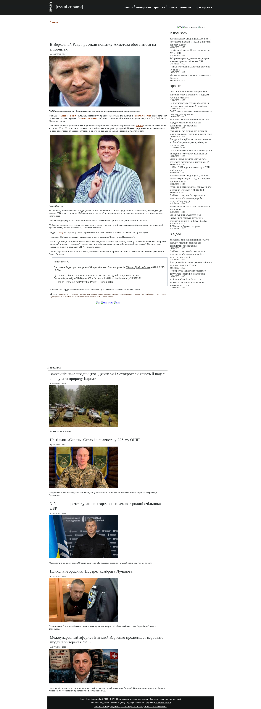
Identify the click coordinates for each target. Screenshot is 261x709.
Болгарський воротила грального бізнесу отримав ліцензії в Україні (191, 264)
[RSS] (117, 302)
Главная (54, 22)
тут (178, 699)
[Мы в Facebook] (179, 27)
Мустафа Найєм (56, 297)
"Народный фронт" (67, 116)
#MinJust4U (104, 278)
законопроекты (118, 294)
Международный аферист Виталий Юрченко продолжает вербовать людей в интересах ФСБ (106, 639)
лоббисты (107, 294)
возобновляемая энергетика (86, 297)
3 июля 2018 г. (105, 282)
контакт (186, 7)
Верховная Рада (76, 294)
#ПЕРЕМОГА (61, 261)
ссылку (60, 232)
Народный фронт (147, 294)
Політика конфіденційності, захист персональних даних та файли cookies (130, 706)
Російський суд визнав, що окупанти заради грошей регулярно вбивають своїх (191, 132)
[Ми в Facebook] (98, 302)
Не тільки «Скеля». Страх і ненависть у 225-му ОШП (95, 439)
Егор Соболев (160, 294)
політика (86, 294)
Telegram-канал (163, 702)
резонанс (136, 294)
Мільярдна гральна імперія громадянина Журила (190, 76)
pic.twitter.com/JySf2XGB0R (127, 278)
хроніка (159, 7)
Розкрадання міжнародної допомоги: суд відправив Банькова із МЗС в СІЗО (190, 188)
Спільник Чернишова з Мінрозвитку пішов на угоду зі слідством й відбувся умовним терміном (189, 94)
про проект (203, 7)
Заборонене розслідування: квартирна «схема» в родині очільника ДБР (105, 506)
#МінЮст (93, 278)
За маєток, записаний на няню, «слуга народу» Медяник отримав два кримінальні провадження (189, 122)
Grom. (51, 7)
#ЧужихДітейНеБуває (138, 267)
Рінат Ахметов (63, 294)
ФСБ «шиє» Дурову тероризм (185, 226)
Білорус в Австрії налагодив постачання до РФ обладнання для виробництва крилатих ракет (190, 142)
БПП (99, 297)
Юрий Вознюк (68, 297)
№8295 (139, 125)
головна (127, 7)
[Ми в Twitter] (107, 302)
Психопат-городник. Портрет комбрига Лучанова (91, 571)
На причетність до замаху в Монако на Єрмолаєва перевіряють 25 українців (189, 104)
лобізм (100, 294)
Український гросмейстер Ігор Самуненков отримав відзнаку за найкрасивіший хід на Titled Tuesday (188, 217)
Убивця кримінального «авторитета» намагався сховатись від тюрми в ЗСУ (189, 160)
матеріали (143, 7)
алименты (128, 294)
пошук (173, 7)
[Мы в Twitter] (189, 27)
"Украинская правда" (88, 118)
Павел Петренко (108, 297)
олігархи (94, 294)
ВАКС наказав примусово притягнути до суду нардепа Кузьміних (191, 113)
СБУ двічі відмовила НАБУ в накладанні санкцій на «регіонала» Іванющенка (191, 152)
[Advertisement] (108, 32)
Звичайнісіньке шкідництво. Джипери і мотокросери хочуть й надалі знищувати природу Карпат (108, 376)
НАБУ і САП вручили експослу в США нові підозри (190, 168)
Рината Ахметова (142, 116)
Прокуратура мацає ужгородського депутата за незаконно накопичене (188, 272)
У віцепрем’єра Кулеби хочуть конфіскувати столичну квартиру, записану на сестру (187, 282)
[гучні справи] (93, 699)
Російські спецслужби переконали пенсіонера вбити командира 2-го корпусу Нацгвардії (187, 198)
